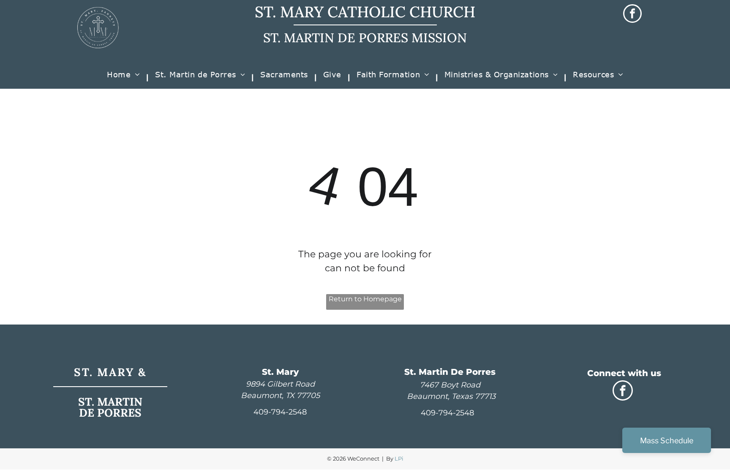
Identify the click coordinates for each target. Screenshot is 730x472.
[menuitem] (125, 77)
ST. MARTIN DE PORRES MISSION (365, 38)
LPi (399, 458)
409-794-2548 (280, 412)
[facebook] (632, 14)
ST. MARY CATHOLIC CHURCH (365, 12)
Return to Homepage (365, 299)
